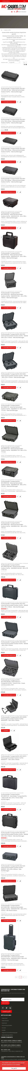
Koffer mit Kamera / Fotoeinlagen (8, 678)
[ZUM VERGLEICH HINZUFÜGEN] (20, 102)
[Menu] (11, 12)
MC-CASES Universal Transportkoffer (8, 793)
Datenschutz (5, 1018)
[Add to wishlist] (17, 102)
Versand (4, 1027)
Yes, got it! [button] (14, 1068)
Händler (4, 1030)
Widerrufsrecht (5, 1020)
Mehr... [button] (22, 1064)
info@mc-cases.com (5, 1059)
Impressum (4, 1023)
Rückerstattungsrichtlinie (7, 1035)
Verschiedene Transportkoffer (14, 87)
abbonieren (5, 1003)
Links (24, 1)
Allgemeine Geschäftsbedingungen (9, 1032)
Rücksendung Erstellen (7, 1025)
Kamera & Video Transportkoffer (7, 211)
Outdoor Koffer (4, 87)
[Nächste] (26, 977)
